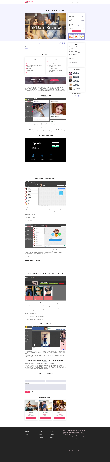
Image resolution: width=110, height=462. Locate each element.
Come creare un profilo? (73, 51)
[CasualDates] (70, 73)
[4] (33, 376)
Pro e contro (71, 48)
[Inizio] (29, 2)
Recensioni (77, 2)
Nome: (26, 378)
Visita (76, 30)
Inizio (72, 2)
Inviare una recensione (73, 62)
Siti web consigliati (72, 63)
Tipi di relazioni (27, 46)
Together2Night (41, 436)
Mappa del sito (56, 455)
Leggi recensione (31, 415)
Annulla (32, 391)
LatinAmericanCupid (28, 436)
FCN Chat (51, 431)
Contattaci (61, 455)
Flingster (26, 432)
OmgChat (40, 432)
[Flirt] (71, 37)
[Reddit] (74, 96)
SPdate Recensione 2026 (73, 46)
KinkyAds (40, 434)
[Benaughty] (76, 37)
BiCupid (51, 432)
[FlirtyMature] (70, 84)
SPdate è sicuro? (72, 58)
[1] (30, 376)
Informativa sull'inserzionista (78, 449)
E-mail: (47, 378)
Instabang (51, 437)
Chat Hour (41, 431)
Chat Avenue (27, 431)
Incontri (26, 48)
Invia (27, 391)
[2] (31, 376)
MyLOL (51, 436)
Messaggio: (27, 383)
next (47, 422)
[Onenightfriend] (81, 37)
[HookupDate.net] (70, 77)
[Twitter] (62, 43)
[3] (32, 376)
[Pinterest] (64, 43)
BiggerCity (26, 434)
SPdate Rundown (72, 49)
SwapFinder (52, 434)
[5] (34, 376)
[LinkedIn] (60, 43)
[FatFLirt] (70, 88)
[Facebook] (58, 43)
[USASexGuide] (70, 80)
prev (44, 422)
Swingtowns (41, 437)
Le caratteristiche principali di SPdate (75, 52)
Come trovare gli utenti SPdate (74, 54)
